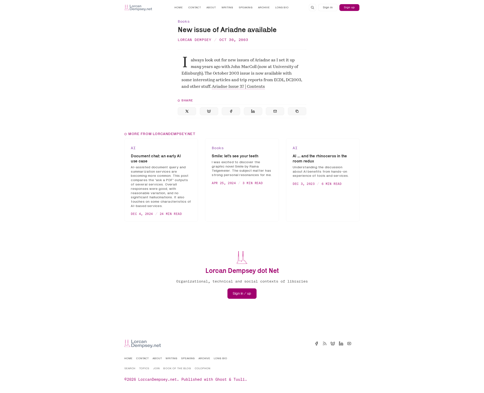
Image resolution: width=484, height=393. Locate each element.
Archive (264, 7)
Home (179, 7)
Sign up (349, 7)
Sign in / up (242, 293)
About (211, 7)
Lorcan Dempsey (194, 39)
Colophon (203, 368)
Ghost (221, 379)
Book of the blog (177, 368)
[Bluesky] (332, 343)
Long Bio (282, 7)
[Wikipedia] (357, 343)
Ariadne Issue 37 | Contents (238, 87)
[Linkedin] (341, 343)
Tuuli (239, 379)
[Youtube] (349, 343)
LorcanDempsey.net (157, 379)
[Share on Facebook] (231, 111)
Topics (144, 368)
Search (130, 368)
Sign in (328, 7)
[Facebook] (316, 343)
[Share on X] (187, 111)
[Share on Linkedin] (253, 111)
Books (184, 21)
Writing (227, 7)
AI (133, 148)
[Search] (312, 7)
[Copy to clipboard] (297, 111)
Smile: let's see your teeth (235, 156)
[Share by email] (275, 111)
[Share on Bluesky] (209, 111)
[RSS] (324, 343)
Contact (194, 7)
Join (156, 368)
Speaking (246, 7)
